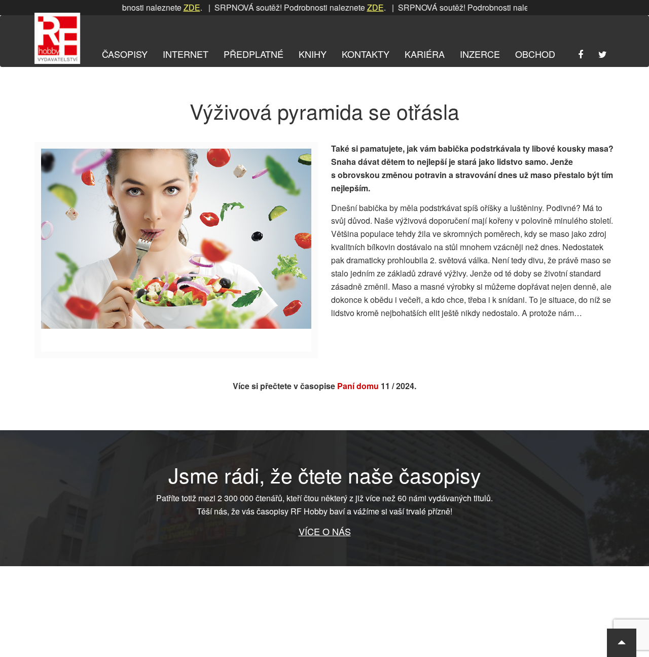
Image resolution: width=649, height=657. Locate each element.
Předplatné (253, 53)
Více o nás (325, 531)
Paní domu (358, 386)
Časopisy (125, 53)
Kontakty (365, 53)
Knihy (313, 53)
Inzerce (480, 53)
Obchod (535, 53)
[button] (621, 643)
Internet (185, 53)
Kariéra (425, 53)
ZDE (177, 7)
